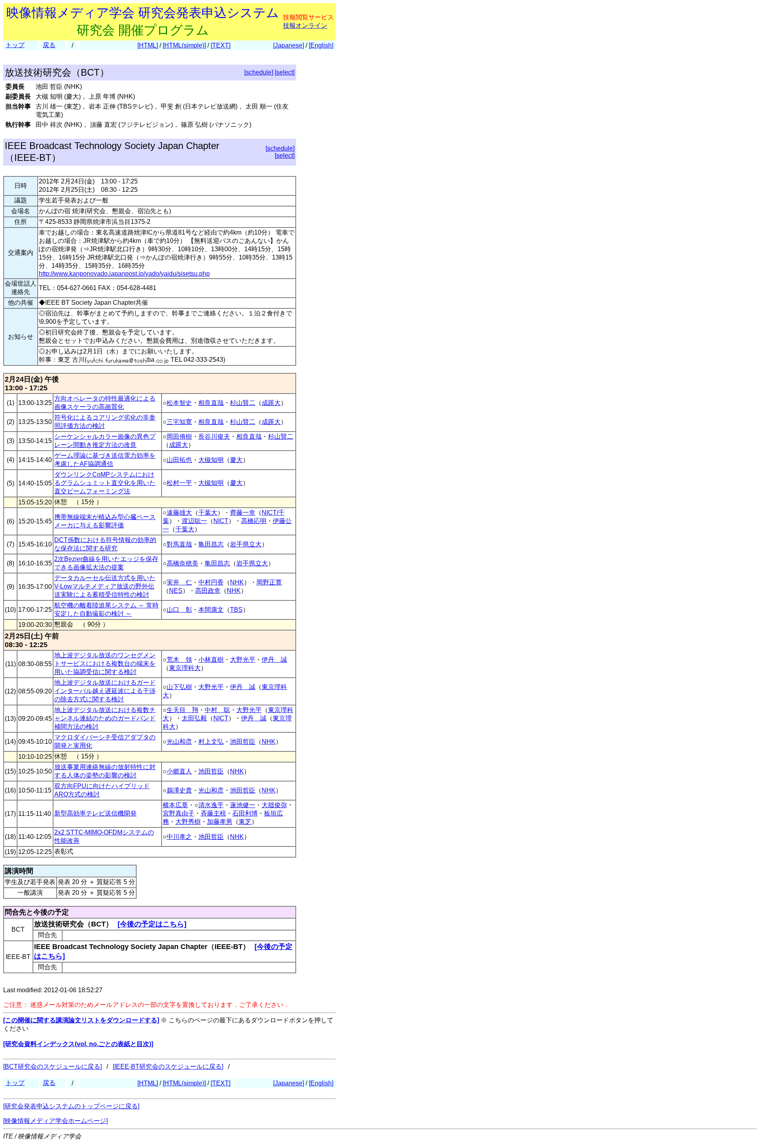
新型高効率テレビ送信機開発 (95, 813)
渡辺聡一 (194, 521)
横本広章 (175, 805)
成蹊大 (271, 402)
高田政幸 (207, 590)
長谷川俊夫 (214, 436)
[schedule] (258, 72)
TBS (236, 609)
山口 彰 (179, 609)
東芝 (245, 821)
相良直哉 (211, 402)
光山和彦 (179, 741)
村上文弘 (211, 741)
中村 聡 (217, 710)
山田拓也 (179, 459)
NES (175, 590)
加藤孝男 (219, 821)
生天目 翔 (182, 710)
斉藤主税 (213, 813)
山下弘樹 (179, 687)
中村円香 (211, 582)
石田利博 (245, 813)
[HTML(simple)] (184, 45)
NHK (237, 582)
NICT (220, 521)
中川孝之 (179, 836)
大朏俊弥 (274, 805)
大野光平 (242, 659)
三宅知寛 (179, 421)
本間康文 (211, 609)
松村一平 (179, 482)
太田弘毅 (194, 718)
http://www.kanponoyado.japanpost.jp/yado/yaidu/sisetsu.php (124, 273)
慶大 (236, 459)
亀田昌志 (211, 544)
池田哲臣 (242, 741)
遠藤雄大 (179, 512)
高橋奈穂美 (182, 563)
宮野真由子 (178, 813)
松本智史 (179, 402)
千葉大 (207, 512)
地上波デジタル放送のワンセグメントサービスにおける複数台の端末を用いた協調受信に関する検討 (105, 663)
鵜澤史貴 (179, 790)
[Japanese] (288, 45)
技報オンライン (305, 25)
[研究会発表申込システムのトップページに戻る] (71, 1106)
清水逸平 (211, 805)
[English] (321, 45)
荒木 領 (179, 659)
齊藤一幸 (242, 512)
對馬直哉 (179, 544)
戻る (49, 45)
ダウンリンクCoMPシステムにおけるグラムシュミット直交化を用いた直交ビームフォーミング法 (105, 483)
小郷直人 (179, 771)
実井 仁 (179, 582)
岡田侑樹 (179, 436)
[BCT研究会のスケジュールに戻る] (52, 1066)
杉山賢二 (242, 402)
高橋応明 (253, 521)
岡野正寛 (269, 582)
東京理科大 (185, 668)
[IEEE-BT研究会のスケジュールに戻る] (168, 1066)
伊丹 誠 (274, 659)
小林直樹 (211, 659)
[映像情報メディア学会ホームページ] (55, 1120)
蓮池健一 (242, 805)
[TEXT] (220, 45)
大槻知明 (211, 459)
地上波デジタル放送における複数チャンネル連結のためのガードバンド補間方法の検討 (105, 718)
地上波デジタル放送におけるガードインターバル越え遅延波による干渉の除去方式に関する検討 (105, 691)
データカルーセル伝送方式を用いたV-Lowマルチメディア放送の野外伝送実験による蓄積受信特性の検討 (105, 586)
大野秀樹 (188, 821)
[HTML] (147, 45)
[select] (284, 72)
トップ (15, 45)
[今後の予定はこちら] (152, 924)
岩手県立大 (246, 544)
